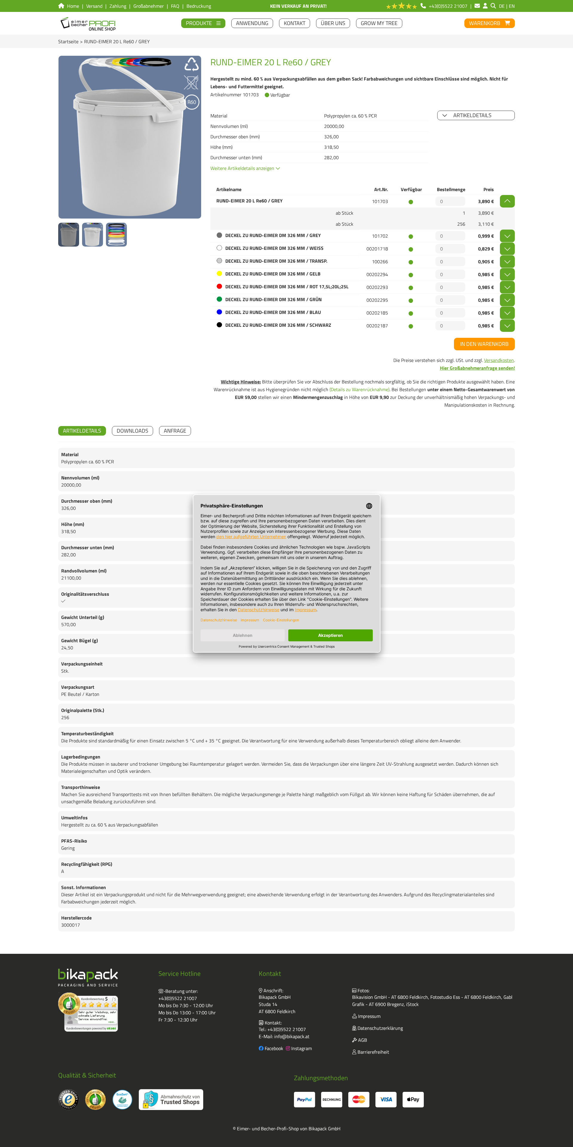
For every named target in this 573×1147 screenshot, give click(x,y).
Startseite (68, 41)
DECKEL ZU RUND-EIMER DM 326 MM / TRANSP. (276, 260)
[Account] (485, 6)
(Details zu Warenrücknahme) (359, 389)
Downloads (132, 431)
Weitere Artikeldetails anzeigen (242, 168)
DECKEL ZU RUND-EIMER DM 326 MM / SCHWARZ (278, 325)
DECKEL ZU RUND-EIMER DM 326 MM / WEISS (274, 248)
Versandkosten (499, 360)
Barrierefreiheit (372, 1051)
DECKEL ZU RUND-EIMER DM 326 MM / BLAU (273, 312)
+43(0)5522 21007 (177, 998)
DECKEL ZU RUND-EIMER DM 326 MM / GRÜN (273, 299)
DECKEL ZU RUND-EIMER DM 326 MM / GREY (273, 235)
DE (502, 6)
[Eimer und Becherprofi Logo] (88, 23)
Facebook (273, 1048)
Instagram (301, 1048)
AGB (362, 1040)
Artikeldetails (472, 115)
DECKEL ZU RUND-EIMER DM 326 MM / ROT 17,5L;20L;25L (287, 286)
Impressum (369, 1016)
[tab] (82, 431)
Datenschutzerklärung (379, 1028)
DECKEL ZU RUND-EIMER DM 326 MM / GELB (273, 273)
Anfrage (175, 431)
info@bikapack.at (291, 1036)
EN (512, 6)
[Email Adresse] (477, 6)
